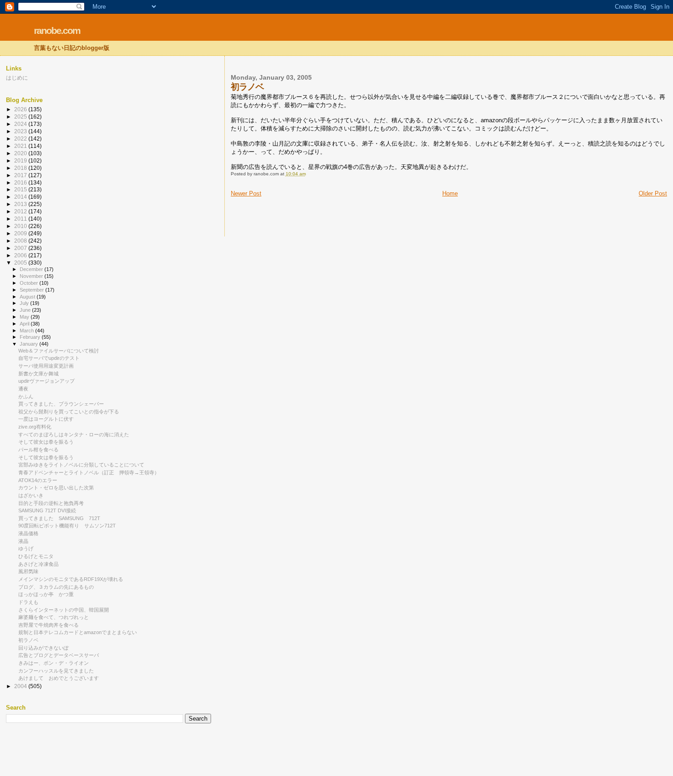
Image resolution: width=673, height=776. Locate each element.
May (25, 317)
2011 (21, 219)
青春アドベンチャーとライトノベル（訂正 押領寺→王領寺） (88, 472)
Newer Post (246, 193)
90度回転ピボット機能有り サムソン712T (67, 525)
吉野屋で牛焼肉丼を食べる (48, 625)
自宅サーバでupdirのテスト (49, 358)
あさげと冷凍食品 (38, 564)
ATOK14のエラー (37, 480)
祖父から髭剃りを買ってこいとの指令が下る (68, 411)
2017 (21, 175)
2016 (21, 182)
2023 (21, 131)
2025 (21, 116)
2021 (21, 146)
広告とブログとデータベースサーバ (58, 655)
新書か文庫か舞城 (38, 373)
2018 (21, 168)
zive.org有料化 (34, 426)
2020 (21, 153)
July (25, 303)
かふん (25, 396)
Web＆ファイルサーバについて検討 (58, 350)
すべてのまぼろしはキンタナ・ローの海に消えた (73, 434)
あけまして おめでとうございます (58, 678)
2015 (21, 189)
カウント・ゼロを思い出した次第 (56, 487)
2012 (21, 211)
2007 (21, 248)
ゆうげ (25, 548)
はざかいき (30, 495)
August (28, 296)
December (32, 269)
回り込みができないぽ (43, 648)
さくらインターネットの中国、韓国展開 (63, 610)
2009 (21, 233)
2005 (21, 263)
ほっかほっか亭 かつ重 (46, 594)
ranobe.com (57, 30)
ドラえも (28, 602)
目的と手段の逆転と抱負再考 (51, 503)
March (27, 330)
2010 (21, 226)
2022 (21, 138)
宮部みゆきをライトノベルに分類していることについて (81, 464)
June (26, 310)
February (31, 337)
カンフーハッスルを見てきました (56, 670)
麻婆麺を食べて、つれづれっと (53, 617)
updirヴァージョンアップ (46, 381)
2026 (21, 109)
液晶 (23, 541)
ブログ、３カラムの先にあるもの (56, 587)
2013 (21, 204)
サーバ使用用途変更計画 (46, 366)
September (32, 290)
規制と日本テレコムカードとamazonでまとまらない (77, 632)
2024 (21, 124)
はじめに (17, 78)
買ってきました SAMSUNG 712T (59, 518)
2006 (21, 255)
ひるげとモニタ (36, 556)
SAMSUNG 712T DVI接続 (47, 510)
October (29, 283)
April (25, 323)
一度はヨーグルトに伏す (46, 419)
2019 (21, 160)
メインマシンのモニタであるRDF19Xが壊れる (70, 579)
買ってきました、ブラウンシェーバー (61, 404)
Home (450, 193)
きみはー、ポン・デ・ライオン (53, 663)
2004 (21, 686)
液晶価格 (28, 533)
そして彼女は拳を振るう (46, 442)
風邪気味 (28, 571)
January (29, 344)
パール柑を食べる (38, 449)
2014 (21, 197)
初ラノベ (28, 640)
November (32, 276)
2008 (21, 241)
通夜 (23, 388)
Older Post (653, 193)
